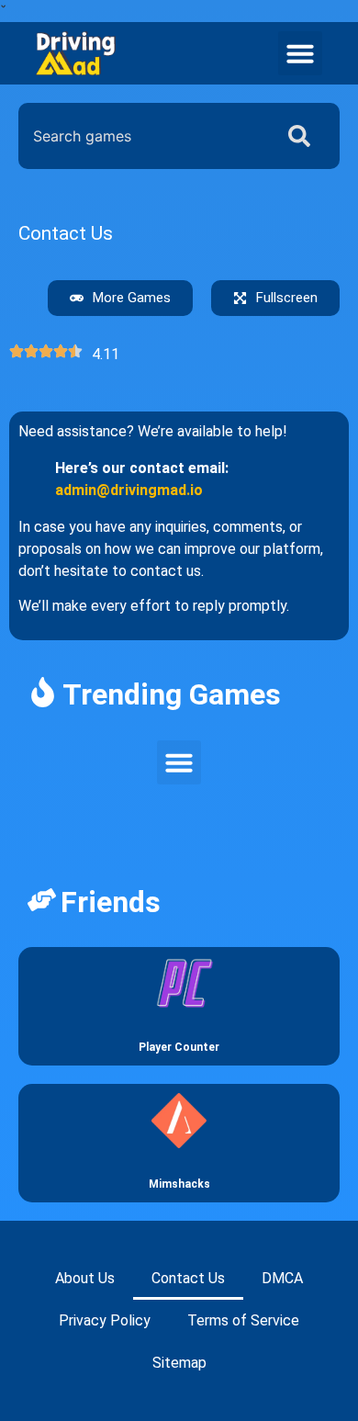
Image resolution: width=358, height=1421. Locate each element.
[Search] (303, 136)
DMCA (282, 1278)
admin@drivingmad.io (129, 490)
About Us (85, 1278)
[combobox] (141, 136)
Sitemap (179, 1362)
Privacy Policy (105, 1320)
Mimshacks (179, 1184)
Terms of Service (243, 1320)
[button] (300, 53)
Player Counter (179, 1047)
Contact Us (188, 1278)
